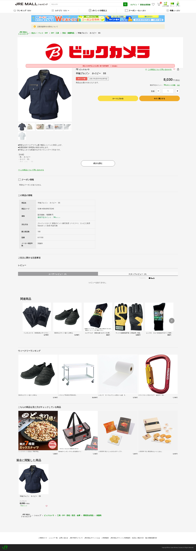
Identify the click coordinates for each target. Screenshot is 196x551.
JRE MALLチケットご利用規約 (120, 538)
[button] (172, 321)
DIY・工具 (55, 33)
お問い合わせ (63, 538)
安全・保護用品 (68, 33)
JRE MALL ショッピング (23, 33)
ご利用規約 (105, 538)
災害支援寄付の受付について (47, 27)
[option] (45, 95)
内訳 (178, 85)
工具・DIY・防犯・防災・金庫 (68, 515)
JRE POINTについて (76, 538)
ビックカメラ (49, 515)
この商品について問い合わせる (160, 69)
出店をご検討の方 (138, 538)
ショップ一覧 (53, 538)
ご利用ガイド (42, 538)
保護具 (99, 515)
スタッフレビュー (138, 274)
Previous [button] (30, 94)
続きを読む (98, 163)
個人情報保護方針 (151, 538)
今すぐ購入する (159, 98)
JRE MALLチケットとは (92, 538)
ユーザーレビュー (58, 274)
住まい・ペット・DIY (39, 33)
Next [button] (59, 94)
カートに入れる (118, 98)
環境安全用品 (88, 515)
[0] (158, 4)
